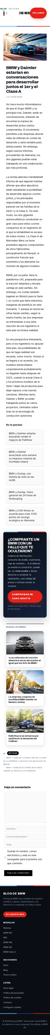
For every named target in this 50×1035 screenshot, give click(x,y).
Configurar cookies (12, 1007)
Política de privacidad (13, 993)
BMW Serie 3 (9, 952)
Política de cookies (12, 997)
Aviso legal (8, 988)
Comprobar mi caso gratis (22, 596)
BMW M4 (7, 942)
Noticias (14, 9)
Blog (24, 13)
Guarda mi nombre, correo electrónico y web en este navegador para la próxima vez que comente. (24, 857)
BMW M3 (7, 933)
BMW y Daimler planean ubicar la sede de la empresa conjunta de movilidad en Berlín (25, 761)
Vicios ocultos (10, 975)
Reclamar (38, 13)
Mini (5, 937)
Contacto (7, 1002)
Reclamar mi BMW (15, 914)
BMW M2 (7, 947)
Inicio (5, 965)
